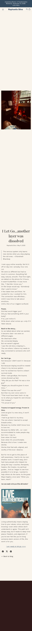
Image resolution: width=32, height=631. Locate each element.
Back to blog (8, 556)
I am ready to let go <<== (16, 546)
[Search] (27, 9)
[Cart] (30, 9)
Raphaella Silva (15, 9)
